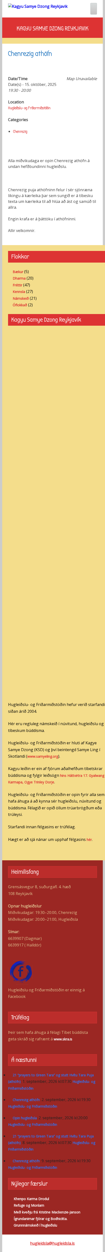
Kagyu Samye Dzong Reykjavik (52, 28)
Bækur (18, 271)
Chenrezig (20, 131)
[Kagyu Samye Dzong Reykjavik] (38, 6)
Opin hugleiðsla (25, 1118)
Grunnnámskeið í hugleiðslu (35, 1225)
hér (89, 839)
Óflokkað (20, 305)
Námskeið (21, 298)
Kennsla (19, 291)
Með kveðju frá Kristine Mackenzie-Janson (47, 1212)
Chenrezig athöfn (26, 1099)
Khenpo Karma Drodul (31, 1198)
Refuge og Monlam (29, 1205)
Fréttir (17, 285)
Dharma (19, 278)
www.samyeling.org (42, 756)
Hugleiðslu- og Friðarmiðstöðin (29, 108)
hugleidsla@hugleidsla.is (52, 1243)
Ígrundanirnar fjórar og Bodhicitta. (40, 1218)
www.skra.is (63, 1039)
